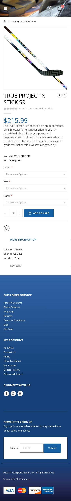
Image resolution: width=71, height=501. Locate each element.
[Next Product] (64, 95)
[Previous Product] (59, 95)
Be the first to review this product (36, 108)
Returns (8, 316)
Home (5, 21)
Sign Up (14, 448)
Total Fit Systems (13, 302)
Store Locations (12, 361)
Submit (52, 448)
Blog (6, 324)
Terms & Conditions (14, 320)
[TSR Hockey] (13, 8)
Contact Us (10, 352)
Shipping (8, 311)
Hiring (7, 356)
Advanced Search (13, 374)
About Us (9, 347)
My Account (10, 365)
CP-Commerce (23, 479)
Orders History (12, 369)
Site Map (8, 329)
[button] (64, 87)
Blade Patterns (12, 307)
